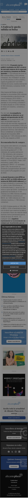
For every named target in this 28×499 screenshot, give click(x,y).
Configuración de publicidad (8, 256)
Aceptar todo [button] (14, 263)
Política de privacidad (19, 259)
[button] (14, 270)
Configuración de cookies (8, 259)
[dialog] (14, 248)
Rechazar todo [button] (14, 267)
